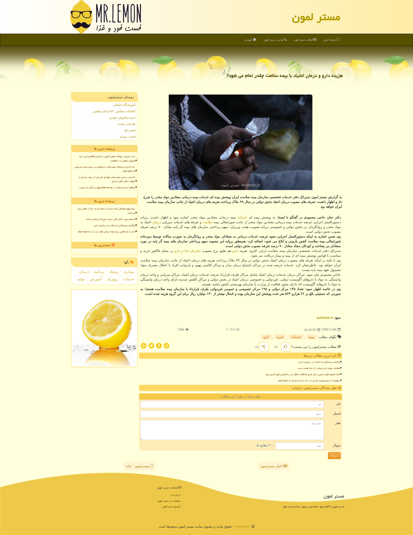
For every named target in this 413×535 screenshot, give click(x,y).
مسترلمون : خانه (138, 466)
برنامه (99, 272)
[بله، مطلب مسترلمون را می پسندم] (285, 346)
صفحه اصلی (330, 39)
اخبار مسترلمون (271, 466)
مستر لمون (316, 16)
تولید (81, 279)
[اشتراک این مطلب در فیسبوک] (159, 345)
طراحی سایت (127, 124)
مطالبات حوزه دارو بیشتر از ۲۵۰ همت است (319, 368)
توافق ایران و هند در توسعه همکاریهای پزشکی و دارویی (107, 187)
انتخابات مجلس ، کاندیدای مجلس (114, 111)
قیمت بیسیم (128, 136)
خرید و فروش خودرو (122, 117)
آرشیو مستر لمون (171, 506)
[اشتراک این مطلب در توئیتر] (151, 345)
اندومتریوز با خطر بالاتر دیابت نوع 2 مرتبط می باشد (110, 219)
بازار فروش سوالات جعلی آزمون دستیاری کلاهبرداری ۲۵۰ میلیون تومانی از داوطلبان (107, 158)
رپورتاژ (112, 279)
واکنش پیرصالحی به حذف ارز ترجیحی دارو (319, 362)
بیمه (311, 337)
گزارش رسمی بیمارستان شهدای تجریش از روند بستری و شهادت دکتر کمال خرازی (107, 179)
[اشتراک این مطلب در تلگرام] (166, 345)
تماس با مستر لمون (274, 39)
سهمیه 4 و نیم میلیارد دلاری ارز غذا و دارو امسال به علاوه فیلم (309, 380)
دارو (235, 251)
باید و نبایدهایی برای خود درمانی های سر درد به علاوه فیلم (106, 231)
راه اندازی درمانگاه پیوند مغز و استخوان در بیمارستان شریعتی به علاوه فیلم (105, 168)
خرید (280, 337)
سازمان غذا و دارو (187, 251)
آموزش (249, 39)
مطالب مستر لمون (303, 39)
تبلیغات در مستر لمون (169, 500)
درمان (156, 222)
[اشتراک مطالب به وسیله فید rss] (143, 345)
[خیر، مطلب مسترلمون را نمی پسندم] (264, 346)
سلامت (207, 222)
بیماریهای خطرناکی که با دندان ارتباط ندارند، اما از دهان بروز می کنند (106, 210)
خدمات (242, 217)
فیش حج (130, 130)
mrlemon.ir (325, 317)
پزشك (113, 272)
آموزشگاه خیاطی (124, 104)
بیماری (129, 272)
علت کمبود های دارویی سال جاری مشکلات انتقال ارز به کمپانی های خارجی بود (303, 374)
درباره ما (175, 494)
